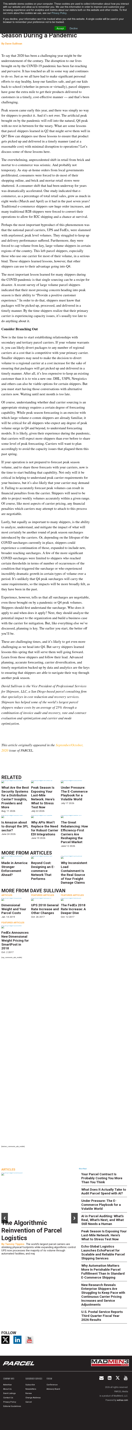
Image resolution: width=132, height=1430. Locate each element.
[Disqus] (46, 1007)
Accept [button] (60, 28)
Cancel (28, 1402)
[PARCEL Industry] (19, 1363)
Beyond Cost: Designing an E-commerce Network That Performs (43, 871)
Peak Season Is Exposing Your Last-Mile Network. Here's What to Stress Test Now (42, 797)
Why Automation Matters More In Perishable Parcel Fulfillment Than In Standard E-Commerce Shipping (103, 1271)
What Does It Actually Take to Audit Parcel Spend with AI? (103, 1191)
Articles (41, 853)
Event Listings (9, 1393)
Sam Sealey (12, 1244)
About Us (7, 1389)
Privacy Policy (59, 13)
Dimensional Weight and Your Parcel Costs (13, 909)
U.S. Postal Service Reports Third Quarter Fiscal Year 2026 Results (102, 1316)
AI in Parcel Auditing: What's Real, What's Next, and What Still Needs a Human (102, 1220)
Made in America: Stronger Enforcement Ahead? (14, 869)
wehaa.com (122, 1400)
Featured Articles (42, 895)
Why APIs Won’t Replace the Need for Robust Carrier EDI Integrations (44, 828)
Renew (28, 1393)
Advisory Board (53, 1389)
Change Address (33, 1398)
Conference (52, 1385)
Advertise (7, 1385)
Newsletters (30, 1389)
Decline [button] (74, 28)
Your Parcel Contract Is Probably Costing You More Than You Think (101, 1178)
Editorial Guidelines (12, 1406)
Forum (49, 1378)
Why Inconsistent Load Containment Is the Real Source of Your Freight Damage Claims (74, 873)
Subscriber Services (33, 1378)
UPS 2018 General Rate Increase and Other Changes (45, 909)
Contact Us (8, 1398)
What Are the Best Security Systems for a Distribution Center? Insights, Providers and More (15, 797)
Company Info (8, 1378)
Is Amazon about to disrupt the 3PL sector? (15, 826)
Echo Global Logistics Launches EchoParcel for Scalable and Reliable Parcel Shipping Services (103, 1252)
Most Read (83, 1169)
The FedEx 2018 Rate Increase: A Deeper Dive (73, 909)
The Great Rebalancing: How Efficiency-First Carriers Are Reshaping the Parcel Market (74, 832)
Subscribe (30, 1385)
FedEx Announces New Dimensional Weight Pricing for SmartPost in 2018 (15, 940)
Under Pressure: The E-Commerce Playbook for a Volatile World (74, 793)
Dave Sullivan (13, 43)
